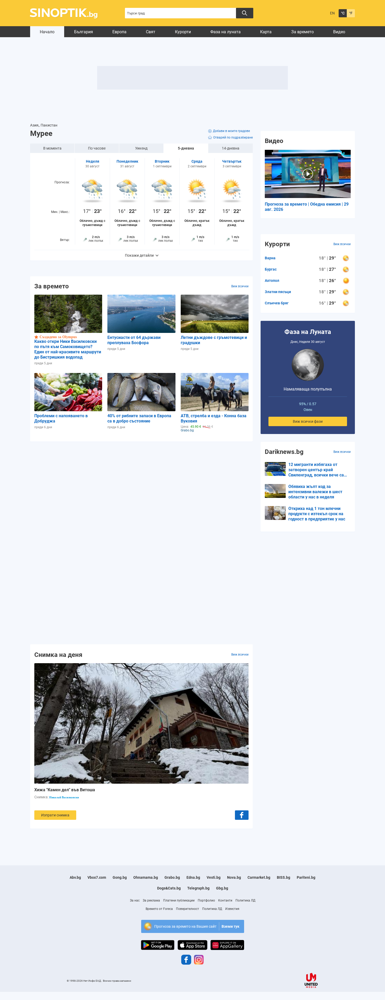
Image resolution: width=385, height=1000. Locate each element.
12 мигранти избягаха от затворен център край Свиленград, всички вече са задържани (316, 470)
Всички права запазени (117, 980)
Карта (266, 31)
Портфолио (206, 900)
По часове (97, 148)
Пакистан (49, 125)
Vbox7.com (96, 877)
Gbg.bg (222, 888)
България (83, 31)
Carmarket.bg (259, 877)
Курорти (183, 31)
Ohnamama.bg (145, 877)
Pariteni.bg (306, 877)
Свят (150, 31)
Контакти (225, 900)
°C (343, 13)
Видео (339, 31)
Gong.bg (120, 877)
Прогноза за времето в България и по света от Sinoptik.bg (66, 13)
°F (351, 13)
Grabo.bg (172, 877)
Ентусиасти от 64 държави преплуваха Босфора (134, 340)
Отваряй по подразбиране (233, 137)
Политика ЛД (245, 900)
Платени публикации (179, 900)
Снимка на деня (58, 654)
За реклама (151, 900)
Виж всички (240, 286)
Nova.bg (234, 877)
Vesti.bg (214, 877)
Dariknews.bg (284, 451)
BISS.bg (283, 877)
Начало (47, 31)
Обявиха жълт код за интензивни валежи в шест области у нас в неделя (315, 491)
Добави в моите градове (231, 131)
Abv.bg (75, 877)
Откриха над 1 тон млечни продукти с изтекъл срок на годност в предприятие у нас (316, 513)
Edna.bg (193, 877)
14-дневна (230, 148)
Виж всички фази (308, 421)
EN (332, 13)
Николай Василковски (64, 797)
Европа (119, 31)
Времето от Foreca (159, 909)
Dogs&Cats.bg (169, 888)
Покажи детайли (139, 255)
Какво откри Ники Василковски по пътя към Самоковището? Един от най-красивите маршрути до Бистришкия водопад (67, 349)
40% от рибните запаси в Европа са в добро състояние (139, 418)
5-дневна (186, 148)
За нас (135, 900)
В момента (52, 148)
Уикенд (141, 148)
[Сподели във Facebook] (242, 815)
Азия (34, 125)
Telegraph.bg (198, 888)
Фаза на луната (225, 31)
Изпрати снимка (55, 815)
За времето (302, 31)
